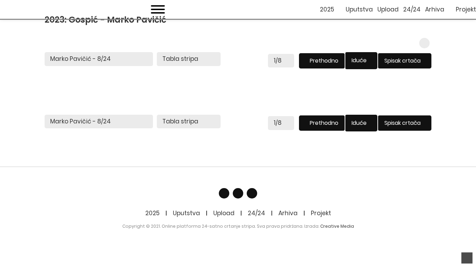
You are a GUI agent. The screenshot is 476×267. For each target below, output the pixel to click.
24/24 (256, 213)
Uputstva (186, 213)
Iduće (359, 60)
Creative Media (337, 226)
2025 (152, 213)
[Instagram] (252, 193)
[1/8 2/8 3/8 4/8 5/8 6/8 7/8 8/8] (281, 61)
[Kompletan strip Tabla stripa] (189, 59)
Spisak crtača (402, 61)
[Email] (238, 193)
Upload (224, 213)
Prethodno (324, 61)
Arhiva (288, 213)
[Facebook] (224, 193)
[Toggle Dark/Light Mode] (424, 43)
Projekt (321, 213)
